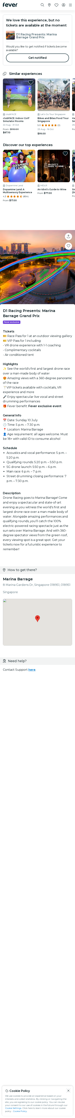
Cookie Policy (20, 1111)
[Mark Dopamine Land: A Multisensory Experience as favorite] (30, 153)
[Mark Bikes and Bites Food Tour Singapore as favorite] (65, 82)
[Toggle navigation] (70, 5)
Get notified (37, 58)
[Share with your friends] (68, 236)
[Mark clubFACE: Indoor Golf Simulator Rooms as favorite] (30, 82)
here (31, 669)
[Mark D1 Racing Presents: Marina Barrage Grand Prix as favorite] (68, 246)
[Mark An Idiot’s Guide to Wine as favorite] (65, 153)
